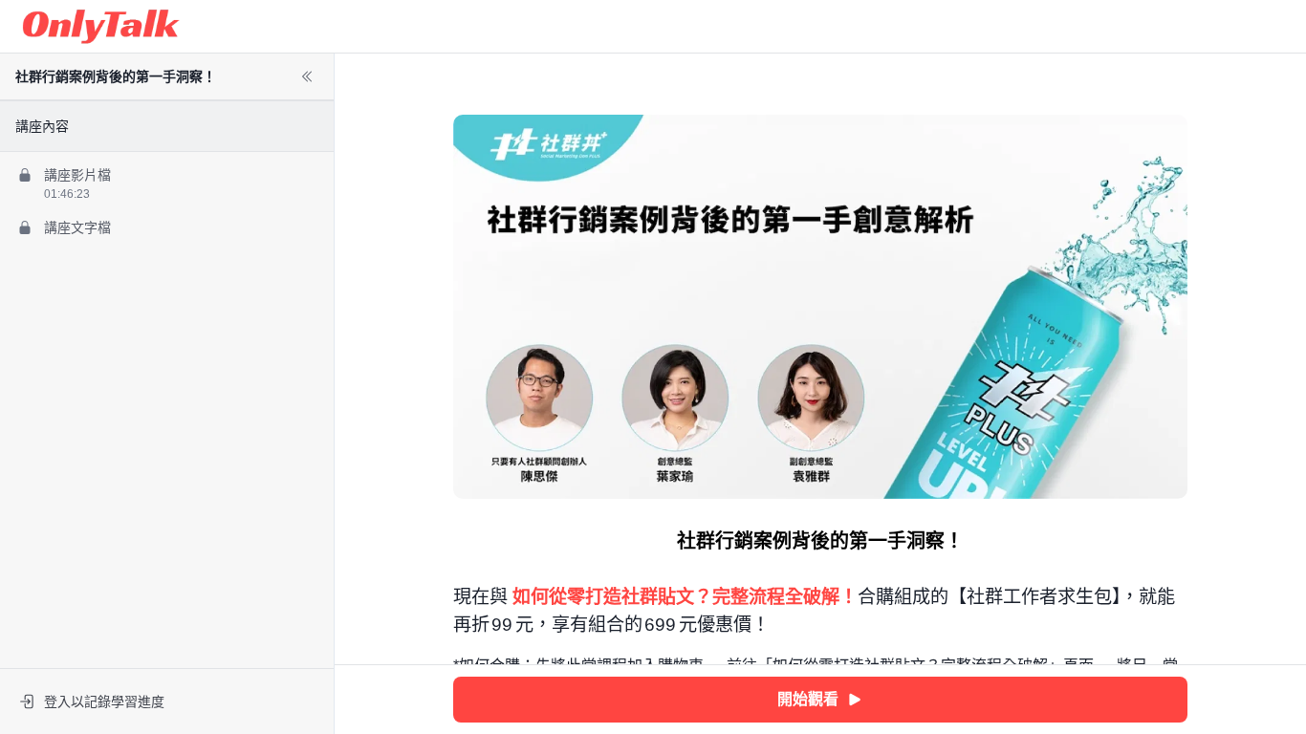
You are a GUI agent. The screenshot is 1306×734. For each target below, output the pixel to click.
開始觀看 (807, 699)
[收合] (306, 76)
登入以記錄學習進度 (104, 701)
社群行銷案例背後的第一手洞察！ (115, 76)
